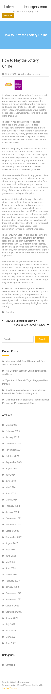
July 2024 (10, 474)
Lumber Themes (9, 688)
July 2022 (10, 624)
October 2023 (12, 531)
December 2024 (14, 443)
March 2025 (11, 425)
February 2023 (13, 580)
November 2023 (14, 524)
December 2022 (14, 593)
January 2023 (12, 587)
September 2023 (14, 537)
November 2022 (14, 599)
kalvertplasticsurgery (30, 74)
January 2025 (12, 437)
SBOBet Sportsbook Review (29, 324)
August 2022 (12, 618)
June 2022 (11, 630)
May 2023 (10, 562)
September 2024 (14, 462)
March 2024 (11, 499)
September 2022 (14, 612)
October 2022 (12, 605)
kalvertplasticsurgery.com (25, 6)
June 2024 (11, 481)
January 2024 (12, 512)
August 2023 (12, 543)
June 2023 (11, 555)
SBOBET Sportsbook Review (22, 320)
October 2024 (12, 456)
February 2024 (13, 506)
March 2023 (11, 574)
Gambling (10, 312)
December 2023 (14, 518)
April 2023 (11, 568)
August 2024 (12, 468)
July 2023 (10, 549)
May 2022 (10, 636)
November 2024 (14, 450)
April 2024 (11, 493)
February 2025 (13, 431)
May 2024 (10, 487)
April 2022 (11, 643)
